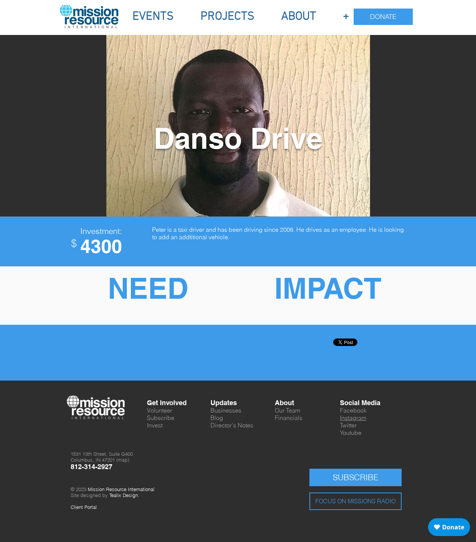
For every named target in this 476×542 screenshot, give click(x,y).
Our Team (287, 410)
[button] (153, 16)
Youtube (350, 432)
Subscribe (160, 417)
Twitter (348, 425)
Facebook (353, 410)
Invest (155, 425)
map (123, 460)
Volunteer (159, 410)
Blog (216, 417)
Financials (288, 417)
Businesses (225, 410)
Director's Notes (231, 425)
